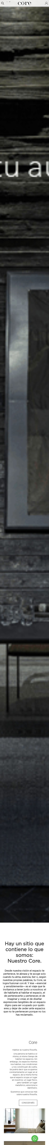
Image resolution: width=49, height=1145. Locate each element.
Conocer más (28, 1103)
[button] (9, 1)
